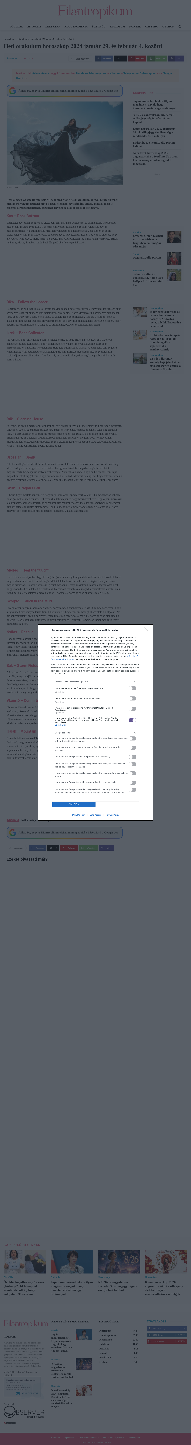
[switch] (132, 688)
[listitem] (95, 681)
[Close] (147, 630)
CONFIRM (74, 804)
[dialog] (95, 722)
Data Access (95, 815)
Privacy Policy (112, 815)
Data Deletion (78, 815)
